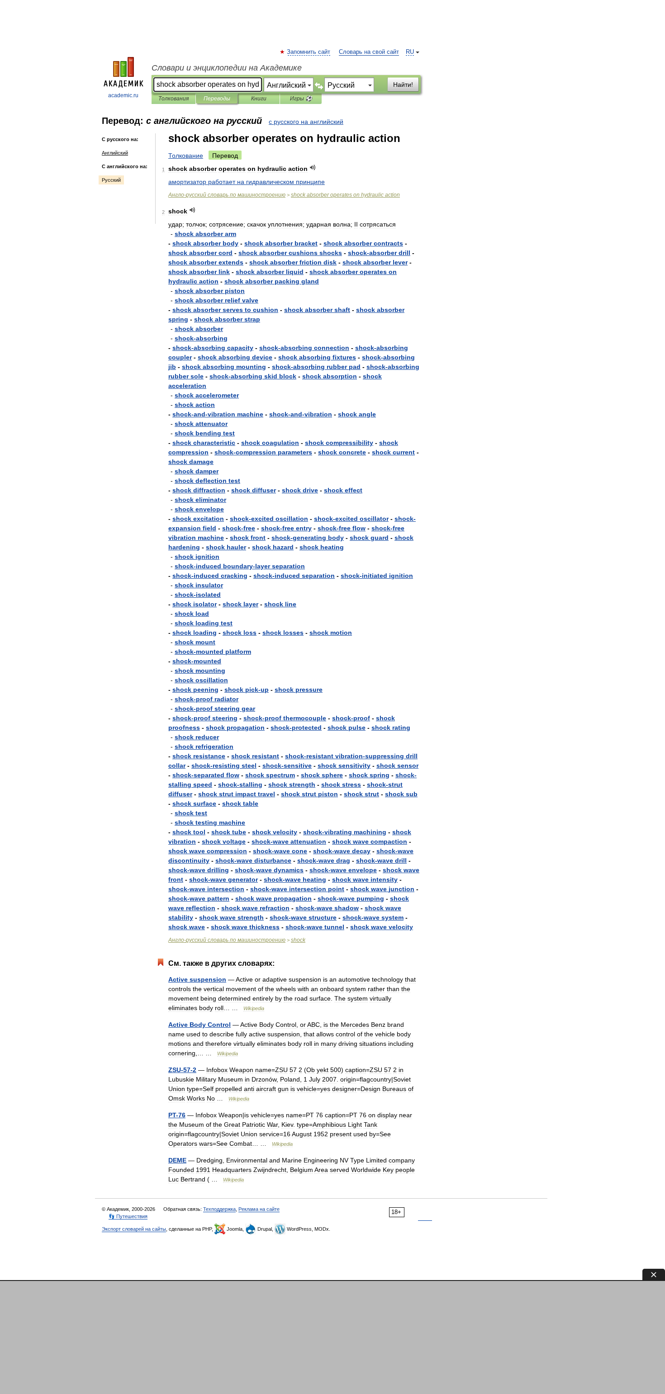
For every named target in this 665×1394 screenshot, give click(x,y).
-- (217, 414)
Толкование (185, 155)
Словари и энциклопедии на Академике (227, 67)
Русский (111, 180)
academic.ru (123, 95)
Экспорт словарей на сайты (134, 1229)
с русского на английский (306, 121)
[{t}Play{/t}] (312, 167)
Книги (258, 98)
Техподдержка (219, 1209)
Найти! (403, 84)
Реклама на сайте (259, 1209)
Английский (115, 153)
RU (410, 52)
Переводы (217, 98)
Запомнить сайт (309, 52)
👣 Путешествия (128, 1216)
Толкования (173, 98)
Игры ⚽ (301, 98)
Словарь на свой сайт (369, 52)
